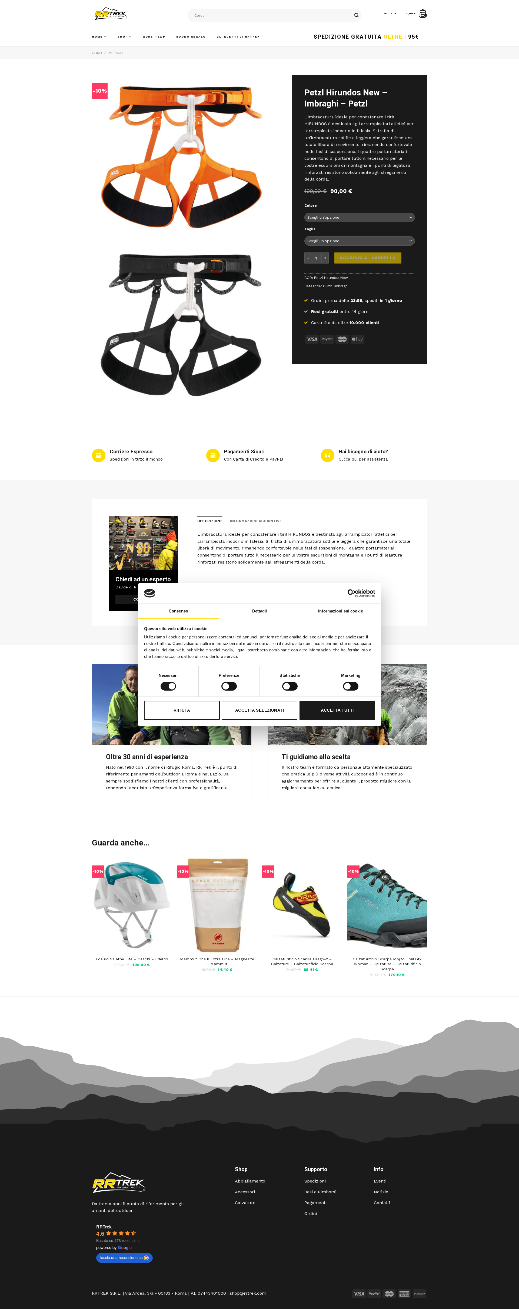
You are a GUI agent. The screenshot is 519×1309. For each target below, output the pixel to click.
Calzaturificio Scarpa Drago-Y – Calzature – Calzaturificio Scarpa (302, 961)
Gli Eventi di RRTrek (238, 36)
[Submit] (356, 15)
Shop (123, 36)
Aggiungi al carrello (368, 257)
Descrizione (209, 521)
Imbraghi (116, 53)
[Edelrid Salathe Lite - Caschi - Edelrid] (132, 905)
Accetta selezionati (259, 710)
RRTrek (104, 1227)
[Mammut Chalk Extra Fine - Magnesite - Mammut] (217, 905)
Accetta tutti (337, 710)
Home (97, 36)
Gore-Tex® (154, 36)
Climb (97, 53)
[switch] (229, 686)
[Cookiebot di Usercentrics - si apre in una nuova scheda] (351, 593)
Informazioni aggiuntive (256, 521)
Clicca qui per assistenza (363, 459)
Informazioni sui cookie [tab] (340, 611)
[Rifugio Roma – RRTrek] (124, 13)
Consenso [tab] (178, 611)
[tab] (209, 521)
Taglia (309, 229)
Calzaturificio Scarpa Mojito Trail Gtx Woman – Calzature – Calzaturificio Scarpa (387, 964)
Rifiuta (182, 710)
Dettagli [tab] (259, 611)
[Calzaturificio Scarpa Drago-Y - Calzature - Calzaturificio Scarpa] (302, 905)
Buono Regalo (191, 36)
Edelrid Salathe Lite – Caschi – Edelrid (132, 959)
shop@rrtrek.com (248, 1293)
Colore (310, 206)
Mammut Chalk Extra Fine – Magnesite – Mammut (217, 961)
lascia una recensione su (121, 1257)
